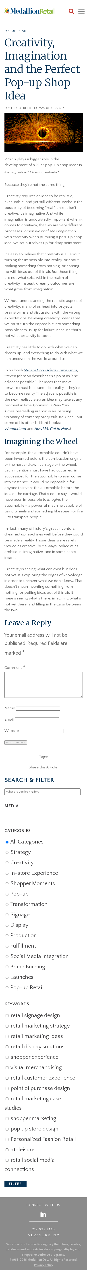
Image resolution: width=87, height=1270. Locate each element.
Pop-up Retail (15, 31)
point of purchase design (39, 1088)
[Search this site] (71, 12)
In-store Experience (33, 873)
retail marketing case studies (32, 1103)
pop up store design (33, 1129)
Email (9, 719)
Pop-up (19, 894)
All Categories (26, 842)
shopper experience (33, 1057)
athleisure (22, 1150)
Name (9, 708)
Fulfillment (22, 946)
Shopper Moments (32, 883)
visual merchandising (35, 1067)
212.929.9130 (43, 1229)
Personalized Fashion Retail (42, 1139)
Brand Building (27, 967)
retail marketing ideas (36, 1036)
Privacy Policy (43, 1265)
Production (23, 936)
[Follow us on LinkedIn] (43, 1214)
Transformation (28, 904)
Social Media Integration (39, 956)
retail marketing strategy (39, 1026)
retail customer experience (42, 1078)
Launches (21, 977)
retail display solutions (36, 1047)
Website (11, 731)
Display (18, 925)
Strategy (20, 852)
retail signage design (34, 1015)
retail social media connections (29, 1165)
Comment (14, 667)
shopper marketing (32, 1118)
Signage (19, 915)
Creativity (21, 863)
